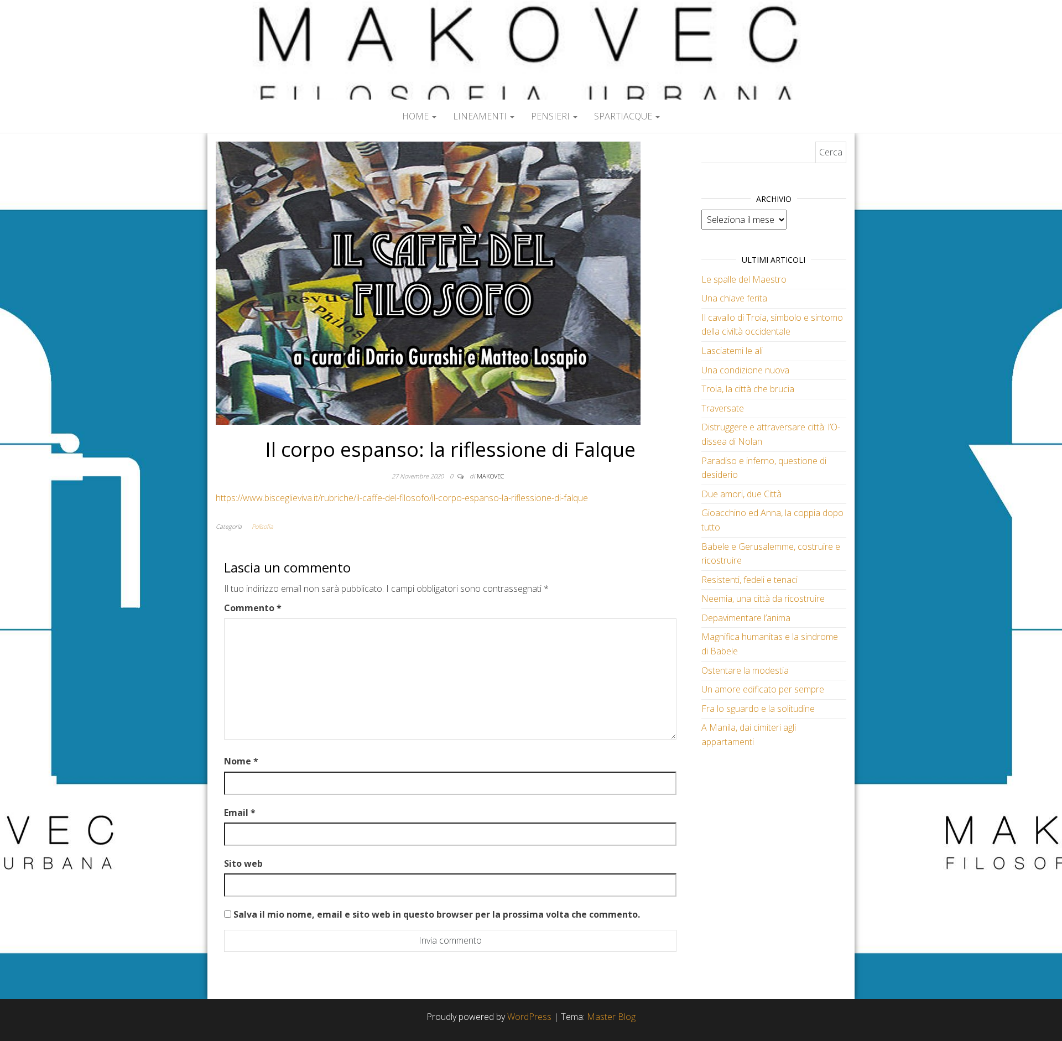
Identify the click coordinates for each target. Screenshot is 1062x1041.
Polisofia (262, 526)
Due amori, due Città (741, 494)
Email (240, 812)
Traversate (722, 408)
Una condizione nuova (745, 370)
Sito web (243, 863)
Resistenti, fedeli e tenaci (749, 580)
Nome (241, 761)
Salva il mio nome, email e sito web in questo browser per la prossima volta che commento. (436, 914)
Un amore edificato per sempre (762, 689)
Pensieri (551, 116)
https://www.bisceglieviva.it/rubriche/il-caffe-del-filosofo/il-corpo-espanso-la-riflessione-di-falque (402, 498)
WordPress (529, 1017)
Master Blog (611, 1017)
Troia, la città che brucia (747, 389)
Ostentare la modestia (745, 670)
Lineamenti (481, 116)
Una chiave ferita (734, 298)
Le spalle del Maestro (744, 279)
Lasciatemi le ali (732, 351)
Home (416, 116)
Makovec (490, 476)
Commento (253, 608)
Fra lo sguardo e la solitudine (758, 708)
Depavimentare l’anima (745, 618)
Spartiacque (624, 116)
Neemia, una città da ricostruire (763, 598)
